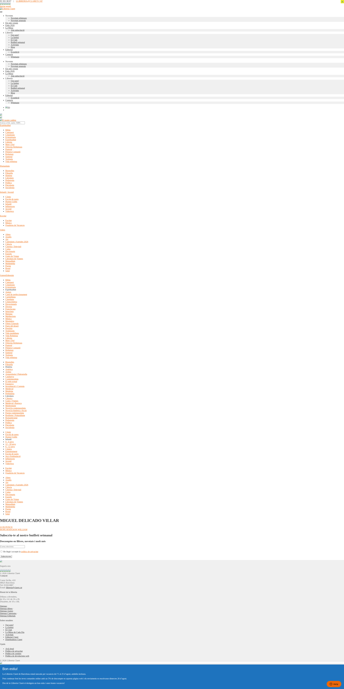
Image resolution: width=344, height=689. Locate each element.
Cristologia (10, 135)
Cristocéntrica (11, 302)
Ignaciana (9, 311)
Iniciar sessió (5, 6)
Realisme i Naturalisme (15, 415)
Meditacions (10, 316)
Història (8, 175)
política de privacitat (29, 551)
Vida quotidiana (12, 333)
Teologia (9, 159)
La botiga (15, 37)
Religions (9, 154)
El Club (14, 40)
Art (6, 239)
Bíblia (7, 130)
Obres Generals (12, 323)
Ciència (8, 244)
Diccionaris (10, 251)
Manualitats (10, 261)
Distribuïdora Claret (13, 639)
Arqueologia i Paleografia (16, 374)
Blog (13, 47)
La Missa (9, 28)
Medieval (9, 389)
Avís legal (9, 649)
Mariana (8, 314)
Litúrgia (8, 142)
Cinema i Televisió (13, 246)
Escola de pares (12, 199)
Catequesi (9, 132)
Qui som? (15, 35)
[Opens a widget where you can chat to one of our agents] (334, 684)
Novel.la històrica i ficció (16, 410)
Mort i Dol (9, 144)
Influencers (10, 206)
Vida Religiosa (11, 336)
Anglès (8, 237)
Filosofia (9, 173)
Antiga (8, 372)
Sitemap (3, 606)
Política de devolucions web (17, 656)
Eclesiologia (10, 137)
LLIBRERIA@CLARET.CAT (29, 1)
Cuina (7, 249)
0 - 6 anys (9, 442)
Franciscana (10, 309)
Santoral (8, 156)
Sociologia (9, 187)
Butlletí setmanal (18, 42)
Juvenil (8, 209)
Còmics (8, 449)
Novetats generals (18, 20)
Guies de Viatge (12, 256)
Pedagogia (9, 180)
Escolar (3, 216)
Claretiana (9, 299)
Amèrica (9, 369)
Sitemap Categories (8, 613)
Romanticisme (11, 418)
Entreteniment (11, 451)
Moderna (9, 391)
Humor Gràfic (11, 201)
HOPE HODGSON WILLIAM (13, 529)
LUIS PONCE (6, 527)
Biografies (9, 170)
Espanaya (9, 384)
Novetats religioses (19, 18)
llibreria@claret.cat (14, 587)
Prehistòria (9, 393)
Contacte (9, 54)
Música (8, 223)
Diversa (8, 306)
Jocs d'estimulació (13, 456)
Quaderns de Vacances (15, 225)
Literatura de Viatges (14, 259)
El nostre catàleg (9, 120)
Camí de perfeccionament (16, 294)
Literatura (9, 178)
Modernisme (10, 406)
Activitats (15, 45)
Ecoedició (15, 52)
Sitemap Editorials (7, 616)
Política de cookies (13, 653)
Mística (8, 319)
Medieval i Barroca (13, 403)
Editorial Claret (11, 637)
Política (8, 183)
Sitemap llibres (6, 608)
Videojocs (9, 211)
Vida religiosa (11, 161)
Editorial (9, 49)
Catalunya (9, 376)
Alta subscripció (17, 30)
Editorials (10, 275)
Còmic (8, 197)
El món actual (11, 381)
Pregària (8, 328)
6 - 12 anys (10, 446)
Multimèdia (10, 263)
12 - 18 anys (10, 444)
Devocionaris (11, 304)
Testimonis (10, 331)
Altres (2, 230)
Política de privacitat (14, 651)
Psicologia (9, 185)
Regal (7, 268)
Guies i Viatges (11, 401)
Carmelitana (10, 297)
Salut (7, 271)
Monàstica (9, 321)
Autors (3, 275)
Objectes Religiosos (13, 147)
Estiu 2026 (10, 25)
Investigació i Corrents (14, 386)
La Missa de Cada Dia (14, 632)
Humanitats (5, 166)
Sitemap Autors (6, 611)
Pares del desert (12, 326)
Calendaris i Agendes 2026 (16, 242)
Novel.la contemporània (15, 408)
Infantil (8, 204)
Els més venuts (11, 23)
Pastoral (8, 149)
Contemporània (11, 379)
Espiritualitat (5, 125)
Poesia (8, 266)
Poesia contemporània (14, 413)
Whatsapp (15, 57)
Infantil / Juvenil (7, 192)
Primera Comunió (12, 152)
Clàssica (8, 398)
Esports (8, 254)
